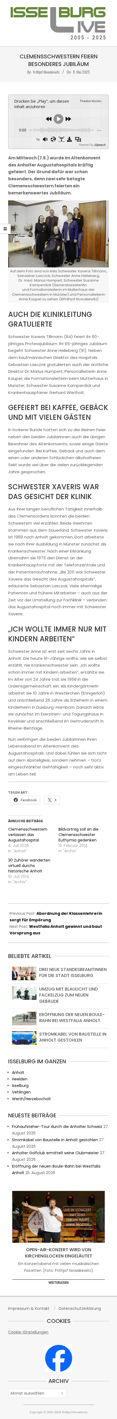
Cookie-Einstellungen (28, 1332)
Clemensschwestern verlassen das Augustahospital (27, 835)
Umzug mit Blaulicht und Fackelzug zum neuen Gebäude (68, 995)
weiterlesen (58, 1282)
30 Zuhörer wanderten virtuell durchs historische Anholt (29, 865)
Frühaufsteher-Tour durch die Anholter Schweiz (57, 1126)
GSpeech (99, 144)
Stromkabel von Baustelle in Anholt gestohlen (72, 1037)
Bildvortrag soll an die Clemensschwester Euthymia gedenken (78, 835)
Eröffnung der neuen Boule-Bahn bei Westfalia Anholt (72, 1017)
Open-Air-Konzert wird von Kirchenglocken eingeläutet (58, 1253)
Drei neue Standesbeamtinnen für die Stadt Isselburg (73, 972)
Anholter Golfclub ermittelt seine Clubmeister (55, 1153)
